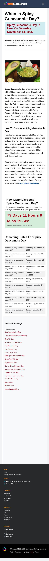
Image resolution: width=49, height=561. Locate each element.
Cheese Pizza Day (11, 372)
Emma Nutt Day (11, 353)
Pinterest (9, 536)
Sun (5, 513)
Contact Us (7, 496)
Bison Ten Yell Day (12, 359)
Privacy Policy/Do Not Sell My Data (18, 481)
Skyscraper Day (11, 362)
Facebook (9, 529)
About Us (7, 493)
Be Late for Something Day (15, 369)
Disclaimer (7, 498)
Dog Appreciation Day (13, 332)
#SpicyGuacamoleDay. (28, 183)
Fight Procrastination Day (14, 376)
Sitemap (6, 500)
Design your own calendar (12, 475)
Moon (5, 515)
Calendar (7, 510)
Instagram (9, 534)
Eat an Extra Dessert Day (14, 366)
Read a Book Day (11, 379)
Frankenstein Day (11, 346)
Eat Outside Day (11, 349)
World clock (8, 517)
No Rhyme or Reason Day (14, 356)
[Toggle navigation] (43, 4)
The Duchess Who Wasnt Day (16, 335)
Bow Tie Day (9, 339)
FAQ (5, 472)
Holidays (7, 520)
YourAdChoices (11, 484)
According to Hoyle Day (13, 342)
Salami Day (9, 382)
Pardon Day (9, 386)
